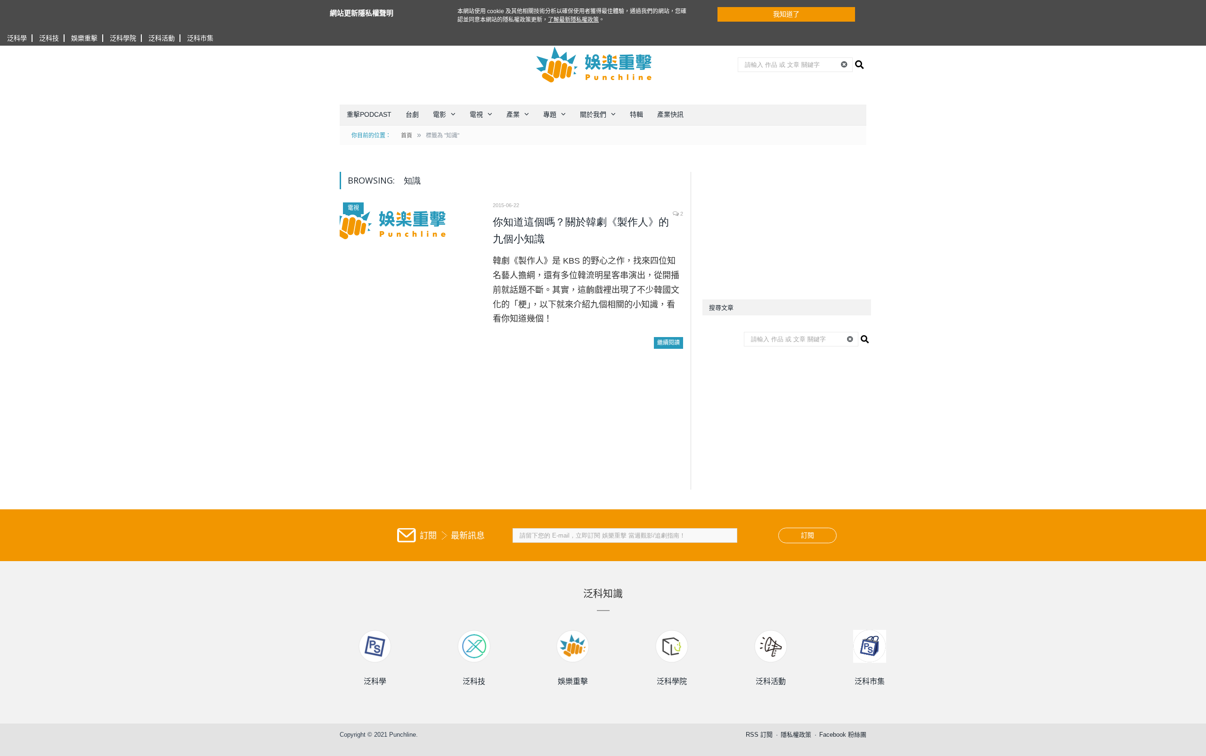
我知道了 (786, 14)
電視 (476, 114)
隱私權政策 (796, 734)
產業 (513, 114)
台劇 (412, 114)
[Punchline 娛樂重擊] (594, 64)
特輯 (636, 114)
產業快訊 (670, 114)
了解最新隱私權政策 (573, 19)
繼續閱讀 (668, 342)
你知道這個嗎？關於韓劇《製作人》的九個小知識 (581, 230)
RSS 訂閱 (759, 734)
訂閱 (807, 535)
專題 (549, 114)
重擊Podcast (369, 114)
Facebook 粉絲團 (842, 734)
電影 (439, 114)
